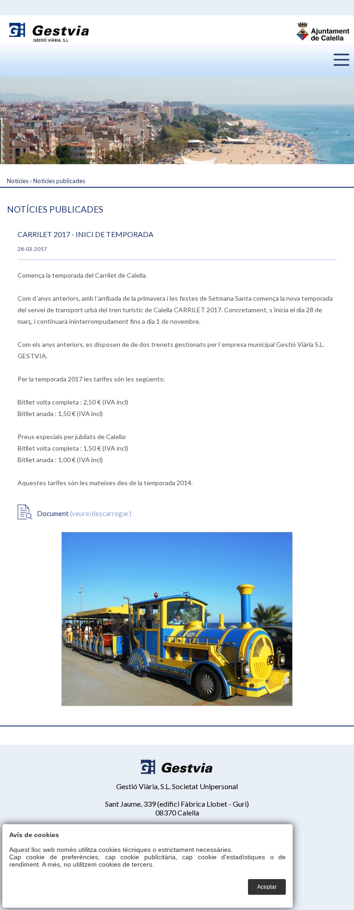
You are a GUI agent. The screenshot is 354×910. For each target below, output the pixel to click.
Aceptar (267, 887)
